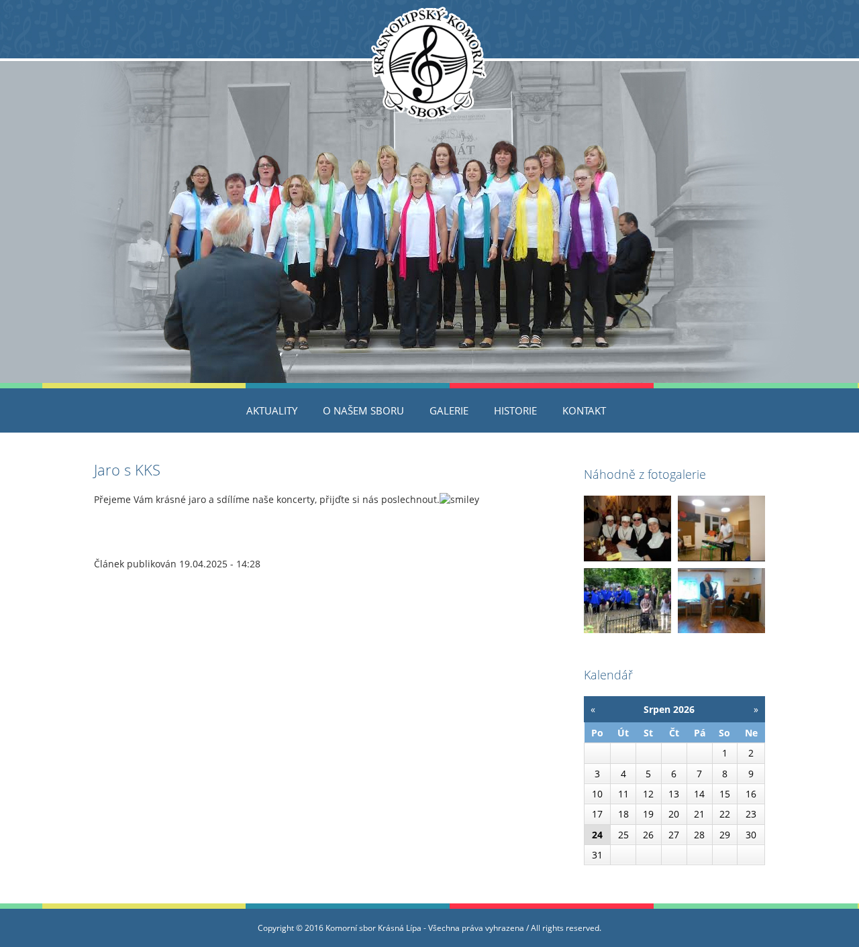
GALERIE (449, 410)
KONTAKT (584, 410)
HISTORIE (515, 410)
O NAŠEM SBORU (363, 410)
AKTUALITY (271, 410)
